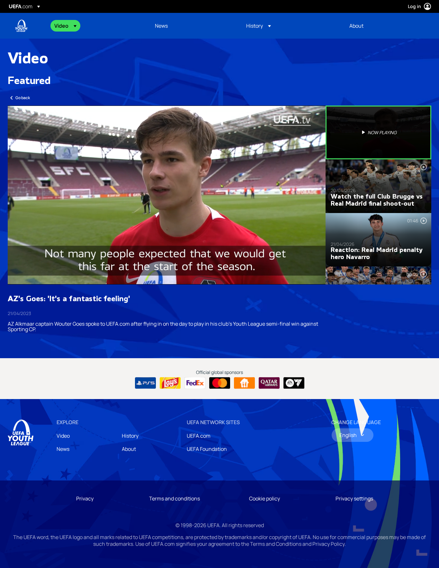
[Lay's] (170, 383)
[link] (161, 26)
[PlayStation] (145, 383)
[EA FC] (293, 383)
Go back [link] (22, 97)
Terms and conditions (174, 498)
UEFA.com (199, 435)
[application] (167, 195)
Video (63, 435)
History (130, 435)
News (63, 448)
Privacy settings (354, 498)
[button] (65, 26)
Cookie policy (264, 498)
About (129, 448)
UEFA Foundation (207, 448)
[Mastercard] (219, 383)
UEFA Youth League (21, 26)
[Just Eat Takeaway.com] (244, 383)
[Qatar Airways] (269, 383)
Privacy (85, 498)
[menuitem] (96, 26)
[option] (379, 132)
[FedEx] (194, 383)
